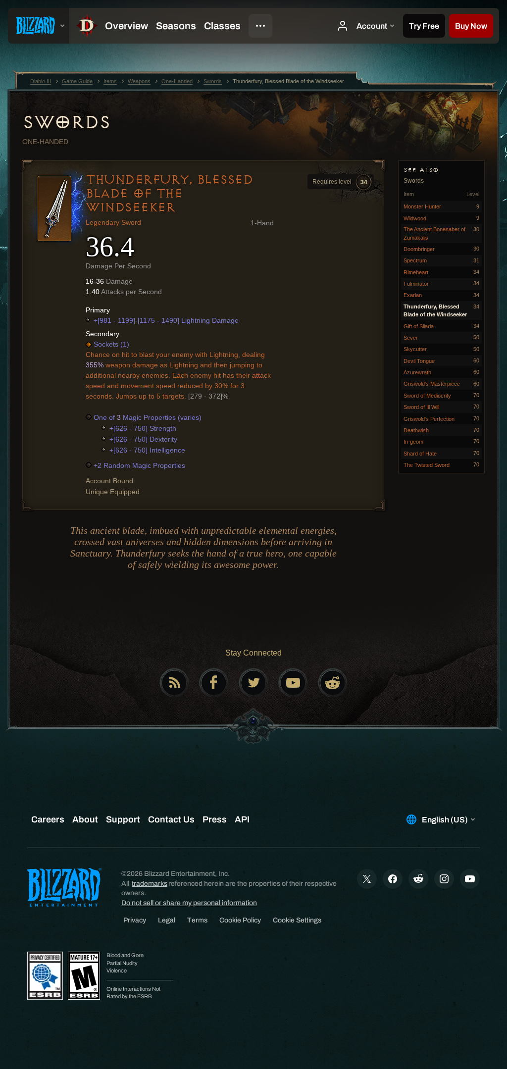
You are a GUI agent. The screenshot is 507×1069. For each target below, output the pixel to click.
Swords (66, 122)
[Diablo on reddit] (333, 683)
